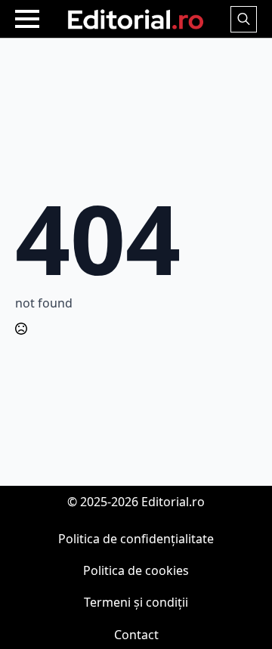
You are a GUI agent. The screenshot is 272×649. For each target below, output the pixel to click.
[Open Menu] (27, 19)
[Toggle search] (243, 19)
